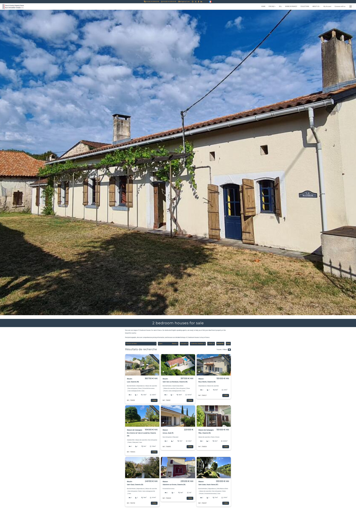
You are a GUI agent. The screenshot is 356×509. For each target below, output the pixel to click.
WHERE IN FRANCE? (291, 6)
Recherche (220, 343)
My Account (327, 6)
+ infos (154, 400)
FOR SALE (272, 6)
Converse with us (340, 6)
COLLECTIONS (304, 6)
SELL (280, 6)
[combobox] (140, 343)
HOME (263, 6)
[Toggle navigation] (350, 6)
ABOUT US (315, 6)
